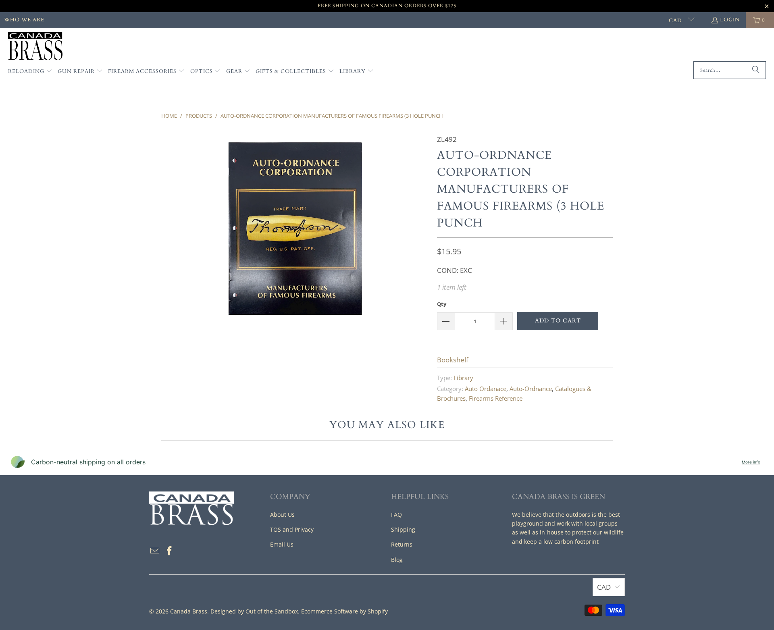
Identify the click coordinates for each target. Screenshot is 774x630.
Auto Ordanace (485, 389)
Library (463, 378)
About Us (282, 514)
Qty (441, 304)
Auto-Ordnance (531, 389)
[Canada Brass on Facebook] (170, 551)
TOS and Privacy (292, 529)
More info (751, 462)
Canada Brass (188, 611)
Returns (401, 544)
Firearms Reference (495, 398)
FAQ (396, 514)
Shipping (403, 529)
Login (730, 19)
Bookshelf (452, 359)
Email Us (281, 544)
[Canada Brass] (35, 46)
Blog (397, 559)
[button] (30, 71)
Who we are (24, 19)
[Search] (756, 70)
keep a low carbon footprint (561, 541)
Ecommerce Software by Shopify (344, 611)
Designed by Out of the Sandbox (254, 611)
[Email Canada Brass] (155, 551)
